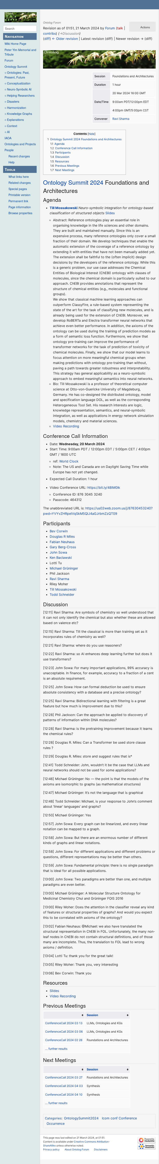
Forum (9, 60)
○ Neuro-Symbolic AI (18, 89)
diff (47, 39)
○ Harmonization (15, 108)
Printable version (19, 195)
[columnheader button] (64, 1015)
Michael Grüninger (64, 568)
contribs (49, 33)
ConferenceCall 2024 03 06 (64, 1031)
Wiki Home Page (15, 44)
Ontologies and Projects (20, 144)
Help (11, 162)
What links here (18, 177)
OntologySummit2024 (81, 1118)
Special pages (17, 189)
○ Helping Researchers (20, 95)
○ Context (11, 126)
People (9, 150)
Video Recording (66, 426)
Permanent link (18, 201)
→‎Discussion (69, 33)
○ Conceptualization (17, 83)
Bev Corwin (59, 531)
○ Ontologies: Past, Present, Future (17, 74)
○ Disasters (12, 101)
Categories (53, 1118)
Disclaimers (100, 1149)
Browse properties (20, 213)
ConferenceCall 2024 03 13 (63, 1023)
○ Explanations (14, 120)
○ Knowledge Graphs (18, 114)
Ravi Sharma (120, 118)
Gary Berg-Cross (63, 547)
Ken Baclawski (61, 557)
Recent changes (19, 156)
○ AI (7, 132)
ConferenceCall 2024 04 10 (63, 1094)
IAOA (8, 138)
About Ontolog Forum (77, 1149)
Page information (19, 207)
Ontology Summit (16, 66)
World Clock (68, 461)
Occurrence (56, 1123)
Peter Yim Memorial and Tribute (20, 52)
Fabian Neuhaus (62, 542)
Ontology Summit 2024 (73, 182)
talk (120, 28)
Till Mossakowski (63, 208)
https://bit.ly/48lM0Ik (103, 487)
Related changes (19, 183)
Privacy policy (51, 1149)
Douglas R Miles (62, 536)
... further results (56, 1048)
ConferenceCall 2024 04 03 (64, 1086)
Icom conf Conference (119, 1118)
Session (92, 1015)
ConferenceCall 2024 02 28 (63, 1040)
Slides (110, 213)
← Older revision (65, 39)
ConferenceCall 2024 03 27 (63, 1077)
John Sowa (58, 552)
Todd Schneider (62, 594)
